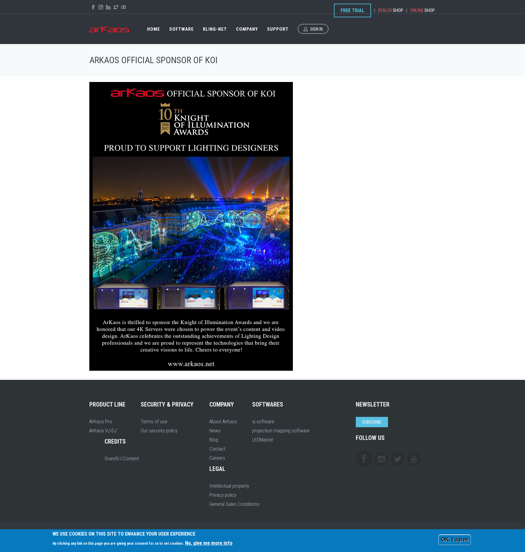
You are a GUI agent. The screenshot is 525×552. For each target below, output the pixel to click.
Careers (217, 458)
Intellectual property (229, 486)
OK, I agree (454, 539)
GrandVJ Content (122, 458)
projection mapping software (281, 431)
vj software (263, 421)
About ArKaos (223, 421)
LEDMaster (262, 440)
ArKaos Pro (100, 421)
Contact (217, 449)
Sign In (316, 29)
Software (181, 29)
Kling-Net (215, 29)
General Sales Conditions (234, 504)
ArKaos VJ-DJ (103, 431)
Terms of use (154, 421)
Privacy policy (222, 495)
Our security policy (159, 431)
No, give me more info (208, 543)
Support (278, 29)
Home (153, 29)
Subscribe (372, 422)
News (215, 431)
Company (247, 29)
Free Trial (352, 10)
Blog (213, 440)
